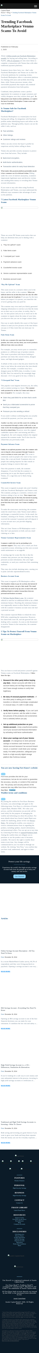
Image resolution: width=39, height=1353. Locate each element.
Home (3, 13)
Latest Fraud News (19, 1210)
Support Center (19, 1217)
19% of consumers (13, 61)
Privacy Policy (19, 1236)
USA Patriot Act (19, 1234)
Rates (19, 1245)
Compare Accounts (19, 1224)
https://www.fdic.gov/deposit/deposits (10, 1340)
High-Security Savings (19, 1188)
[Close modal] (3, 774)
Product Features (19, 1180)
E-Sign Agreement (19, 1237)
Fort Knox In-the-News (19, 1219)
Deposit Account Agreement (19, 1241)
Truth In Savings (19, 1239)
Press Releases (19, 1221)
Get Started (19, 876)
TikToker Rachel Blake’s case (13, 598)
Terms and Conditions (19, 1244)
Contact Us (19, 1203)
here (22, 1317)
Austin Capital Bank (19, 1298)
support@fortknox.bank (29, 833)
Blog (8, 13)
